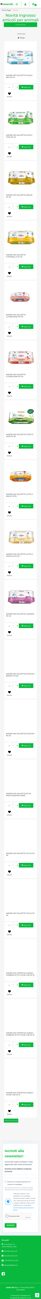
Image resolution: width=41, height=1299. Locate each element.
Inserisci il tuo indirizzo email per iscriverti (18, 1170)
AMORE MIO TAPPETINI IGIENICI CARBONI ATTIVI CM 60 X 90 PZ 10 (20, 1034)
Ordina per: (21, 34)
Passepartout (25, 1295)
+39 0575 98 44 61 (10, 1251)
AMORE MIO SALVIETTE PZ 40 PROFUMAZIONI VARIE (18, 795)
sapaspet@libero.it (11, 1265)
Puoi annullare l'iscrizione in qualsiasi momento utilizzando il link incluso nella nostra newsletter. (19, 1189)
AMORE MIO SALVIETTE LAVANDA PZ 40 (20, 615)
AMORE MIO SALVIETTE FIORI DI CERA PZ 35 (19, 435)
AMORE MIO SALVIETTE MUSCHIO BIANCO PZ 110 (20, 675)
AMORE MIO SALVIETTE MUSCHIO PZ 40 (20, 735)
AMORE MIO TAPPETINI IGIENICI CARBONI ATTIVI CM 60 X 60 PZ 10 (20, 974)
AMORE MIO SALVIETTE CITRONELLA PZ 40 (16, 256)
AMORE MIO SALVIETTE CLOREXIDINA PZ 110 (16, 316)
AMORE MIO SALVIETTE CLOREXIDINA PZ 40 (16, 376)
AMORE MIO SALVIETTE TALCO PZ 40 (20, 914)
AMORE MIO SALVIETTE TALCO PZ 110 (20, 854)
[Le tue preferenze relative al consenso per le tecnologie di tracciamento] (37, 1295)
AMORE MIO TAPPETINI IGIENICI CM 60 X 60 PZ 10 (19, 1094)
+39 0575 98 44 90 (11, 1260)
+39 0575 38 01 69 (10, 1256)
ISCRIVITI (11, 1225)
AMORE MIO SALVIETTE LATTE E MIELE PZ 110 (19, 495)
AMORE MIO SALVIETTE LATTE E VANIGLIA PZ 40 (19, 555)
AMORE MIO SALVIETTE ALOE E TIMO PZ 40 (19, 136)
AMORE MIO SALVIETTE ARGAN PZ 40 (19, 196)
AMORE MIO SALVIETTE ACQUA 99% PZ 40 (19, 76)
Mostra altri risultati (11, 1120)
